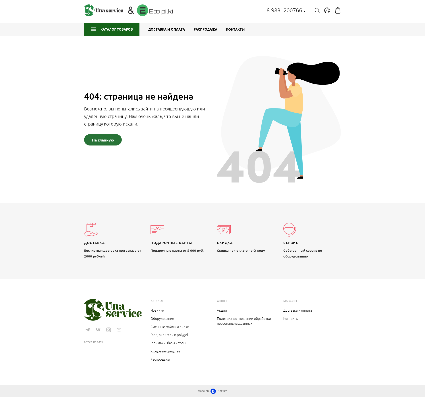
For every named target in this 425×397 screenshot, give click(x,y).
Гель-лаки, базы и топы (168, 342)
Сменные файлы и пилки (170, 326)
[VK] (98, 329)
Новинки (157, 310)
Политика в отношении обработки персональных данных (244, 321)
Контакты (235, 29)
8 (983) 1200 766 (97, 335)
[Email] (119, 329)
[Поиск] (317, 10)
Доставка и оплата (166, 29)
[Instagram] (108, 329)
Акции (222, 310)
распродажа (205, 29)
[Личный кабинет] (327, 10)
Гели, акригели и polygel (169, 334)
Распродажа (160, 359)
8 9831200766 (286, 10)
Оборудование (162, 318)
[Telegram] (87, 329)
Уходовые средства (165, 351)
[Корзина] (338, 10)
